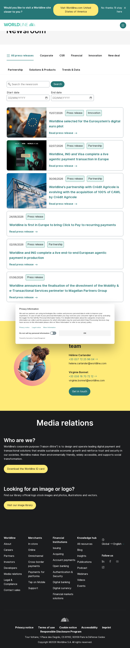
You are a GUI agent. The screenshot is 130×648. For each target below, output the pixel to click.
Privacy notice (24, 627)
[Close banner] (125, 9)
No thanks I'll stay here (111, 9)
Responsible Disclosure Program (60, 631)
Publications (84, 561)
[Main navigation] (123, 25)
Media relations (13, 573)
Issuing (57, 548)
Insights (81, 555)
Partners (9, 555)
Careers (8, 549)
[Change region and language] (123, 544)
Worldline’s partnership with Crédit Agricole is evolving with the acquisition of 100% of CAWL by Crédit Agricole (84, 192)
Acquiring (58, 554)
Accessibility (89, 627)
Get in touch (79, 391)
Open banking (61, 566)
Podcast (82, 567)
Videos (81, 579)
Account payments (64, 560)
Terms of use (46, 627)
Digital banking (61, 582)
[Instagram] (103, 567)
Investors (9, 561)
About (7, 543)
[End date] (72, 98)
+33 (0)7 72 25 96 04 (82, 359)
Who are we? (19, 440)
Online (31, 549)
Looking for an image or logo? (39, 489)
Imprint (106, 627)
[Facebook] (110, 561)
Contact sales (12, 590)
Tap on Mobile (36, 582)
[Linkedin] (103, 561)
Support (33, 588)
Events (81, 585)
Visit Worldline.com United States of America (75, 9)
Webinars (82, 573)
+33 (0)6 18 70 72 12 (81, 376)
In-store (33, 543)
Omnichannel (35, 555)
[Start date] (28, 98)
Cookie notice (68, 627)
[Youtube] (117, 561)
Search (57, 84)
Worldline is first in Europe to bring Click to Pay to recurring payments (62, 225)
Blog (79, 549)
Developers (10, 567)
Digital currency (62, 588)
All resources (84, 543)
